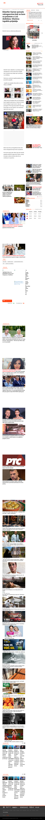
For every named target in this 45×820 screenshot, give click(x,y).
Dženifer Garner (10, 261)
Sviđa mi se (10, 303)
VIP (3, 263)
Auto (30, 810)
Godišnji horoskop (37, 43)
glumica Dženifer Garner (18, 261)
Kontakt (7, 815)
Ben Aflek (4, 261)
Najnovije (28, 10)
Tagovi (4, 259)
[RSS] (42, 51)
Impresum (4, 815)
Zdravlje (7, 810)
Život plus (11, 810)
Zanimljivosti (24, 810)
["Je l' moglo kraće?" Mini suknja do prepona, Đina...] (19, 275)
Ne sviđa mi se (19, 303)
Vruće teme (5, 267)
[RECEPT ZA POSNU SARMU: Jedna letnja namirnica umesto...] (19, 201)
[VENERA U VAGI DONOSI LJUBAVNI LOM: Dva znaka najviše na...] (19, 190)
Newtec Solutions (35, 818)
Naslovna (4, 810)
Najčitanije (33, 10)
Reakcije (37, 10)
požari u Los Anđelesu (9, 263)
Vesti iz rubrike (5, 774)
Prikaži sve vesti (30, 20)
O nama (37, 810)
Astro (41, 43)
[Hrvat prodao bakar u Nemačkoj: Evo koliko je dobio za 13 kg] (19, 288)
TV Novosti (33, 810)
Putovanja (17, 810)
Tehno (28, 810)
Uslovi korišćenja (5, 812)
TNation (41, 818)
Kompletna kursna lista (38, 209)
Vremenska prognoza (30, 198)
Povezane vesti (5, 743)
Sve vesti (28, 51)
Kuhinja (14, 810)
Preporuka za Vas (6, 210)
